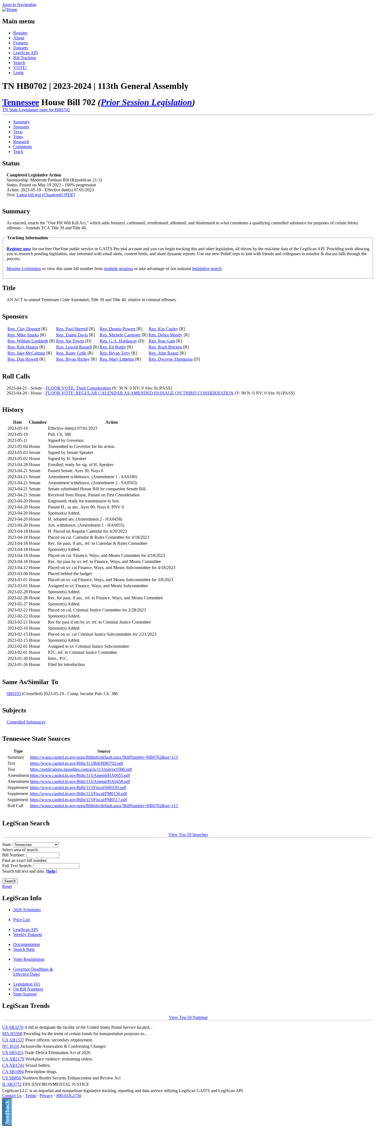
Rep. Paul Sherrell (72, 329)
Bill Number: (14, 855)
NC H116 (10, 1046)
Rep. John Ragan (164, 353)
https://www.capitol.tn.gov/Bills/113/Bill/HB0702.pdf (76, 763)
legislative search (207, 268)
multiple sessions (118, 268)
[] (51, 871)
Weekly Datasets (27, 934)
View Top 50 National (188, 1017)
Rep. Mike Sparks (23, 335)
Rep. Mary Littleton (117, 359)
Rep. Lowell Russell (74, 347)
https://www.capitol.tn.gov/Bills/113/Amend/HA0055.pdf (80, 775)
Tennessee (20, 102)
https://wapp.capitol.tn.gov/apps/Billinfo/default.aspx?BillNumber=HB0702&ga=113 (104, 757)
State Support (25, 994)
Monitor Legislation (24, 268)
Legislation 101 (26, 984)
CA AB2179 (13, 1059)
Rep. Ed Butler (113, 347)
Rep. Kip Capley (163, 329)
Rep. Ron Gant (162, 341)
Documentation (26, 944)
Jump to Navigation (19, 4)
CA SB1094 (13, 1071)
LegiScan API (25, 52)
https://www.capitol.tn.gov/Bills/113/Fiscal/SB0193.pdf (78, 787)
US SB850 (11, 1078)
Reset (7, 886)
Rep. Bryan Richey (73, 359)
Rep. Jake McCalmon (26, 353)
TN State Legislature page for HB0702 (36, 109)
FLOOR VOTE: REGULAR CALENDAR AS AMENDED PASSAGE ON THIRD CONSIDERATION (139, 393)
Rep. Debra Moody (165, 335)
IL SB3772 (11, 1084)
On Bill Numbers (28, 989)
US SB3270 (12, 1027)
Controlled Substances (26, 722)
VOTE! (20, 67)
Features (20, 42)
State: (7, 844)
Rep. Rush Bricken (165, 347)
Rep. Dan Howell (22, 359)
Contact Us (12, 1095)
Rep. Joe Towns (70, 341)
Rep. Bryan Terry (115, 353)
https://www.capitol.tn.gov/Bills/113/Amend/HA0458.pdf (80, 781)
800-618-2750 (68, 1095)
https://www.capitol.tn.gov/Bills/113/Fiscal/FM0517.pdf (78, 799)
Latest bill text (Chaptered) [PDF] (46, 194)
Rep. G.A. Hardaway (118, 341)
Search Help (24, 949)
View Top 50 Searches (188, 834)
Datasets (20, 47)
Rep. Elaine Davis (72, 335)
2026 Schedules (27, 909)
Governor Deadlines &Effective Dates (33, 971)
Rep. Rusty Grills (71, 353)
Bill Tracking (24, 57)
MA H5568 (12, 1033)
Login (18, 72)
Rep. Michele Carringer (120, 335)
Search (19, 62)
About (18, 38)
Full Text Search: (17, 865)
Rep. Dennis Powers (117, 329)
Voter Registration (29, 959)
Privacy (46, 1095)
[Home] (9, 9)
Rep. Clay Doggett (23, 329)
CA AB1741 (13, 1065)
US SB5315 (12, 1052)
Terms (30, 1095)
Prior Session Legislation (146, 102)
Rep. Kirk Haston (22, 347)
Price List (21, 919)
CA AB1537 (13, 1040)
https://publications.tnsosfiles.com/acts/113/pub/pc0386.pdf (81, 769)
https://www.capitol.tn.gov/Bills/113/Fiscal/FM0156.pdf (78, 793)
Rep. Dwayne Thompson (171, 359)
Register (20, 33)
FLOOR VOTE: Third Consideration (78, 388)
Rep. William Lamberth (27, 341)
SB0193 (14, 693)
